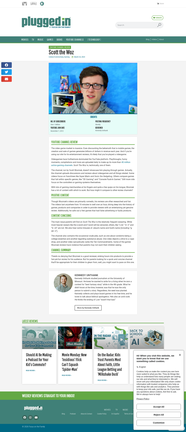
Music (40, 39)
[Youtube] (36, 417)
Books (60, 39)
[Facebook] (24, 417)
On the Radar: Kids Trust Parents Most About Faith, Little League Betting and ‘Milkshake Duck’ (110, 364)
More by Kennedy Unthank (88, 308)
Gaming (67, 57)
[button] (6, 65)
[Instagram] (30, 417)
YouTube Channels (75, 39)
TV (33, 39)
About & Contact (86, 414)
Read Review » (31, 370)
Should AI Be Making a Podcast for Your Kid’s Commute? (38, 359)
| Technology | (94, 39)
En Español (115, 414)
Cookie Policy (101, 414)
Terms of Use (128, 414)
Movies (24, 39)
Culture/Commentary (56, 57)
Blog (63, 414)
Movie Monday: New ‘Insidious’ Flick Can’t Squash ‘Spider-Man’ (74, 362)
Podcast (73, 414)
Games (50, 39)
